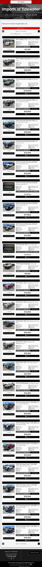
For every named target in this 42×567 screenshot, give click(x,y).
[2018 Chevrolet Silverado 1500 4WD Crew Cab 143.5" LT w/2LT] (9, 124)
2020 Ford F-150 (25, 342)
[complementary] (38, 564)
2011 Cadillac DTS (27, 39)
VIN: (29, 41)
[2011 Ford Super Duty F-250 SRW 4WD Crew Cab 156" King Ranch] (9, 406)
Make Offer (26, 46)
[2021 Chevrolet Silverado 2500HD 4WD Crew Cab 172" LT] (9, 227)
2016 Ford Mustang (27, 383)
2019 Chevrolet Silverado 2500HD (26, 162)
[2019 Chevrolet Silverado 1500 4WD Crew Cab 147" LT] (9, 145)
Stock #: (17, 41)
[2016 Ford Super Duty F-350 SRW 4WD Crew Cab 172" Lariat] (9, 530)
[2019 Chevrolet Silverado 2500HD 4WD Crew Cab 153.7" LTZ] (9, 165)
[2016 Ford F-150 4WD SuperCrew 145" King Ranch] (9, 324)
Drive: (17, 44)
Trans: (29, 43)
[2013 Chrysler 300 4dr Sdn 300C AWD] (9, 248)
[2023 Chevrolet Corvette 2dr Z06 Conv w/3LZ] (9, 83)
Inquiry (19, 46)
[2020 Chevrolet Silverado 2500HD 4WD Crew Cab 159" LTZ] (9, 186)
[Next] (39, 31)
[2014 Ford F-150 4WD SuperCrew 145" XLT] (9, 305)
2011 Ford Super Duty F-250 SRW (27, 402)
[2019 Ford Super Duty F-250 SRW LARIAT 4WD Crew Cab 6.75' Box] (9, 468)
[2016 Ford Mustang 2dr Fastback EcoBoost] (9, 386)
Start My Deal (35, 46)
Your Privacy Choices (27, 564)
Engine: (29, 42)
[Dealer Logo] (21, 9)
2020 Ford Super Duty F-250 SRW (26, 485)
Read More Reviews (35, 552)
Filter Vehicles (21, 28)
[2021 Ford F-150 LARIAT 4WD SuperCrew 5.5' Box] (9, 366)
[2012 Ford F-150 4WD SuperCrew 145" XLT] (9, 286)
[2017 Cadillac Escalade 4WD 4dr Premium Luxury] (9, 62)
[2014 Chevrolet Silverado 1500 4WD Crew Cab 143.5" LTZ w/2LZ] (9, 103)
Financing (35, 191)
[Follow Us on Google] (23, 16)
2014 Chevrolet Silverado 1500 (27, 100)
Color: (17, 43)
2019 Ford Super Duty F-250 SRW (26, 464)
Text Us (28, 52)
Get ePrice (27, 194)
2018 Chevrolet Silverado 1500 (27, 121)
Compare (9, 49)
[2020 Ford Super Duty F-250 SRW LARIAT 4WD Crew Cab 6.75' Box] (9, 488)
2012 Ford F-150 (27, 283)
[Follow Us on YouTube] (21, 16)
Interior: (17, 42)
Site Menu (21, 2)
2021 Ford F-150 (27, 363)
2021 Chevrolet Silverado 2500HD (26, 224)
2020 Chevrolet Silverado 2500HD (26, 183)
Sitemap (23, 564)
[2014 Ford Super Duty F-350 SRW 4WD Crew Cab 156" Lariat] (9, 509)
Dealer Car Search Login (13, 564)
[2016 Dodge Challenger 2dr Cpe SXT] (9, 267)
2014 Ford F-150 (27, 302)
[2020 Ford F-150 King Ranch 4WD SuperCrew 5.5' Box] (9, 345)
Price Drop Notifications (9, 51)
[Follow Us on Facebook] (19, 16)
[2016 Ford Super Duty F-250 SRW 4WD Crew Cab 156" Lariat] (9, 426)
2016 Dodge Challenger (26, 264)
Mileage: (30, 44)
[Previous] (3, 31)
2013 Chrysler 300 (26, 244)
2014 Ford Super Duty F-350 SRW (27, 506)
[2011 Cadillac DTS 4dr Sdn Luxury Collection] (9, 43)
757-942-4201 (33, 15)
